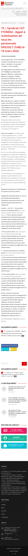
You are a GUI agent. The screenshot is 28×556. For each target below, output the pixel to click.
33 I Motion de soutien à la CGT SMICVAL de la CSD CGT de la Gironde (17, 388)
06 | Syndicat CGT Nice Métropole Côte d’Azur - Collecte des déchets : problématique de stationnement (17, 413)
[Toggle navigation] (24, 3)
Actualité (3, 504)
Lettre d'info (16, 430)
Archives (24, 11)
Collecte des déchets (21, 15)
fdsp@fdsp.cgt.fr (8, 537)
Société (3, 514)
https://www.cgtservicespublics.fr (11, 539)
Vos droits (3, 511)
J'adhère (16, 438)
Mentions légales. (14, 551)
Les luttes (18, 11)
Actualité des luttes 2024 (20, 13)
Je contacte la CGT (16, 445)
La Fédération (4, 517)
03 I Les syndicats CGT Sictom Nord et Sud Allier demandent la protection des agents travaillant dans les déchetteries (17, 400)
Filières (3, 508)
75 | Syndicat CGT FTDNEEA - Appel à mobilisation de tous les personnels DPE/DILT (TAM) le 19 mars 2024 (13, 333)
